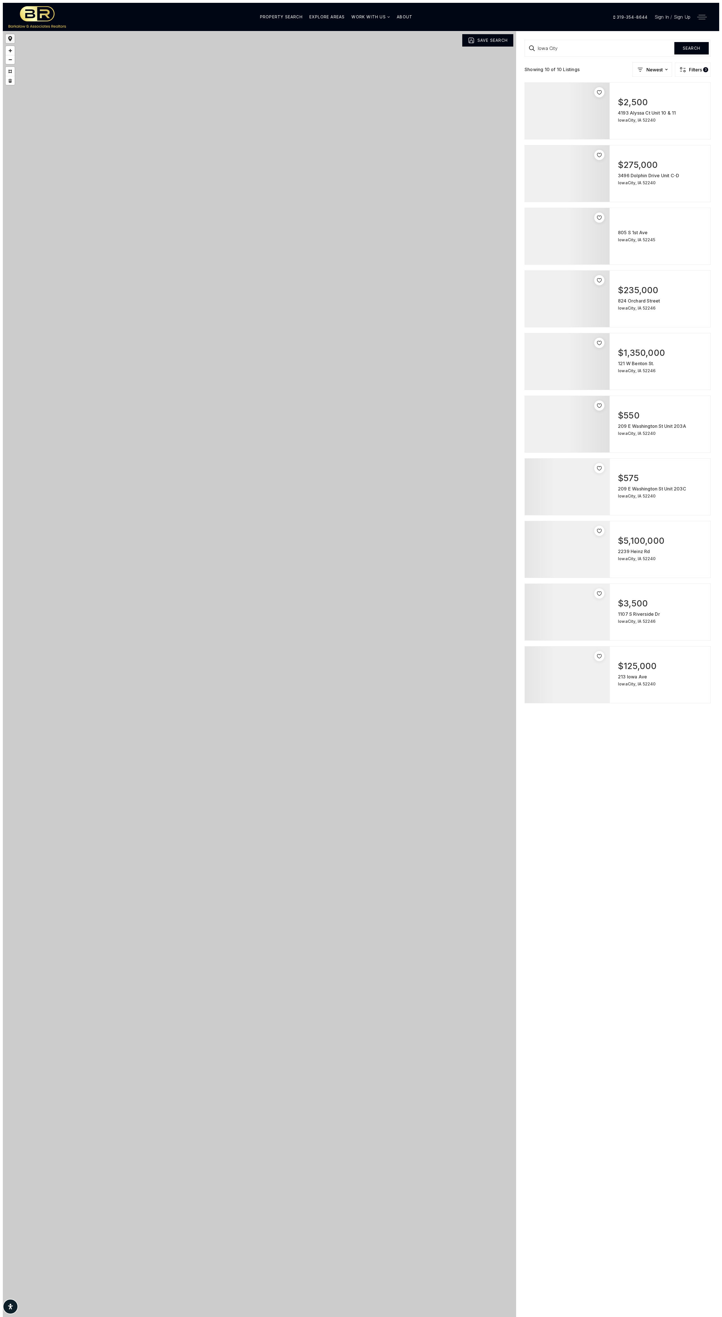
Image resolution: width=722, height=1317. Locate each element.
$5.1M (282, 688)
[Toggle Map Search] (10, 38)
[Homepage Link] (37, 16)
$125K (263, 675)
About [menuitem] (404, 16)
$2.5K (246, 693)
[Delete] (10, 80)
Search (691, 48)
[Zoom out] (10, 59)
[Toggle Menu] (702, 17)
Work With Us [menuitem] (369, 16)
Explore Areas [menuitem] (327, 16)
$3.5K (259, 683)
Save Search (492, 40)
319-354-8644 (631, 17)
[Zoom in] (10, 50)
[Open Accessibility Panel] (10, 1306)
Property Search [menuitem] (281, 16)
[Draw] (10, 71)
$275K (294, 667)
